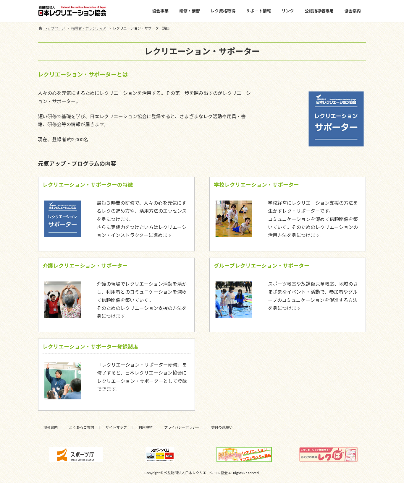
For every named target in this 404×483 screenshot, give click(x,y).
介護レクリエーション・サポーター (85, 266)
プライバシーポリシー (182, 427)
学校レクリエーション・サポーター (256, 185)
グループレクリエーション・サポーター (261, 266)
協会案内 (50, 427)
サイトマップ (116, 427)
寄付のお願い (221, 427)
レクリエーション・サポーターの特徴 (88, 185)
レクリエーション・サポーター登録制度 (90, 347)
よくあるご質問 (81, 427)
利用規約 (145, 427)
